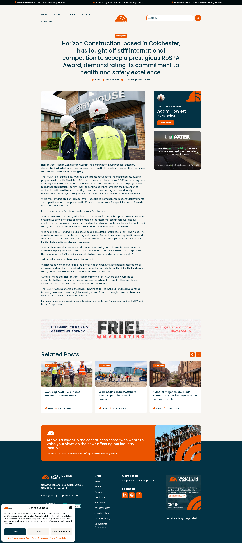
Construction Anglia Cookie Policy (22, 538)
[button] (70, 508)
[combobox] (170, 18)
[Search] (198, 18)
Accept (15, 531)
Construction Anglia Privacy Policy (52, 538)
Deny (38, 531)
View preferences (61, 531)
